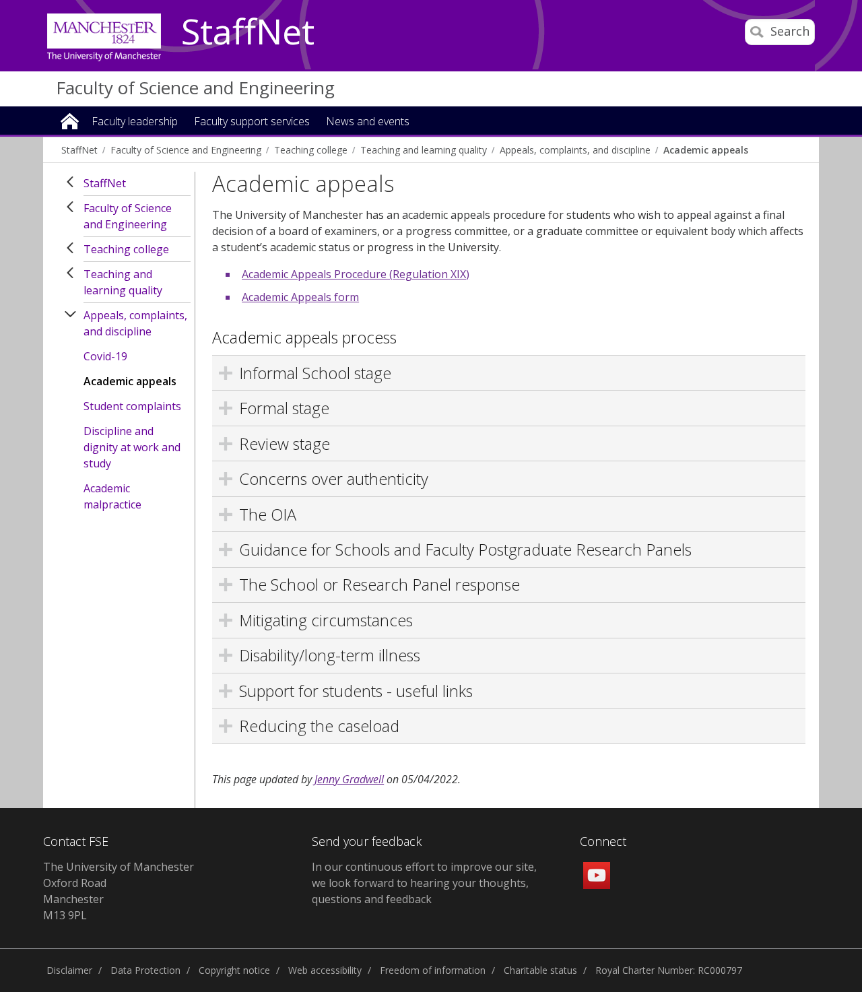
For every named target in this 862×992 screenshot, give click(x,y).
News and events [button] (367, 122)
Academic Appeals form (300, 297)
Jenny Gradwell (349, 779)
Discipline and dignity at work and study (132, 447)
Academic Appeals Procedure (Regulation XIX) (355, 274)
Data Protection (145, 970)
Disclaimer (69, 970)
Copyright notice (234, 970)
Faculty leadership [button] (135, 122)
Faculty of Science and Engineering (195, 87)
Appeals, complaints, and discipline (575, 149)
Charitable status (540, 970)
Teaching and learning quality (423, 149)
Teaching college (310, 149)
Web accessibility (325, 970)
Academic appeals (705, 149)
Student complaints (132, 406)
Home (70, 120)
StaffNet (247, 32)
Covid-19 (105, 356)
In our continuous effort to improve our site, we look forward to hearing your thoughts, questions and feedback (424, 882)
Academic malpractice (112, 496)
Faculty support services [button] (252, 122)
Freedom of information (433, 970)
